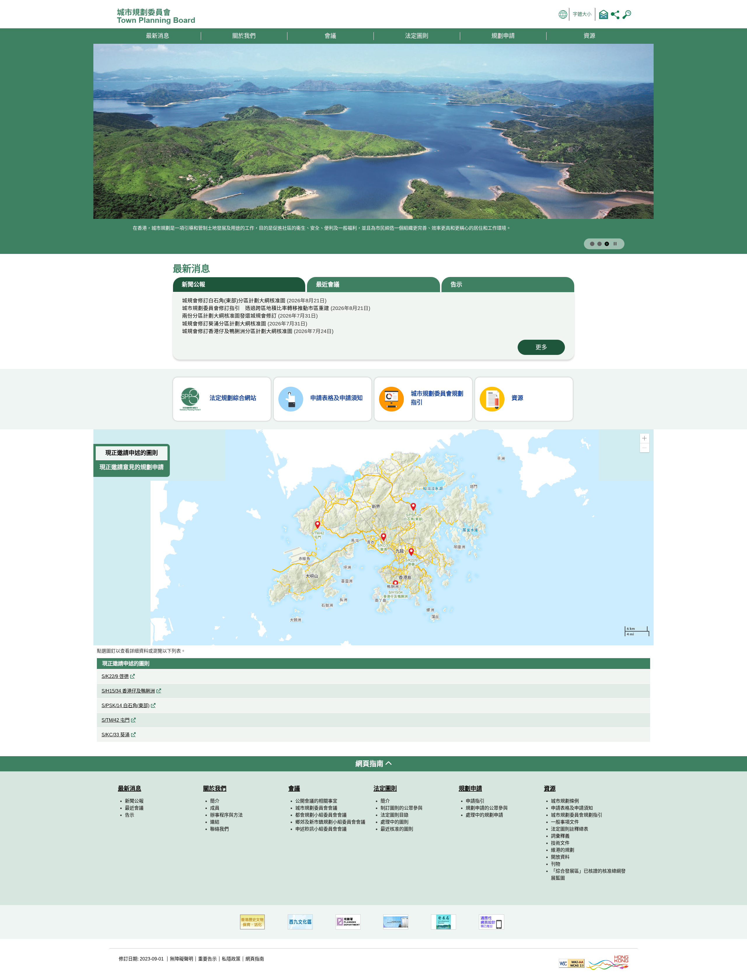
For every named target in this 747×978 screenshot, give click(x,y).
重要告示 (207, 958)
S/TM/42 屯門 (116, 720)
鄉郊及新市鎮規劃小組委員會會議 (330, 822)
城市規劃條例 (565, 801)
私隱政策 (231, 958)
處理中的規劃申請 (484, 815)
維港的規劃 (562, 850)
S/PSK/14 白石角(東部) (125, 705)
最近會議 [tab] (327, 284)
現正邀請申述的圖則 (131, 453)
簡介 (214, 801)
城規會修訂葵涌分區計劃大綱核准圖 (224, 324)
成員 (214, 808)
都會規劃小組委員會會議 (321, 815)
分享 (615, 14)
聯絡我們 (603, 14)
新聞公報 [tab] (193, 284)
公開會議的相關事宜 (316, 801)
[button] (644, 438)
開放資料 (560, 857)
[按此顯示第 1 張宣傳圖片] (592, 244)
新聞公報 (134, 801)
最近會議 (134, 808)
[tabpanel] (373, 326)
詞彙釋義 (560, 836)
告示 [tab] (456, 284)
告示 (129, 815)
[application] (373, 537)
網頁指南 (370, 764)
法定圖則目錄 (395, 815)
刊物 (555, 864)
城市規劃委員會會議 (316, 808)
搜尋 (626, 14)
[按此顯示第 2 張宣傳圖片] (599, 244)
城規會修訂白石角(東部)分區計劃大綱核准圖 (233, 301)
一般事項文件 (565, 822)
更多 (541, 347)
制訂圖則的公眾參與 (402, 808)
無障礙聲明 (181, 958)
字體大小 (582, 14)
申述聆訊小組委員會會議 (321, 829)
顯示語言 (563, 14)
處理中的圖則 (395, 822)
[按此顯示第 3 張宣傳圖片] (607, 244)
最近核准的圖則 (397, 829)
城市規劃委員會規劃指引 (576, 815)
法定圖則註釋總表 (569, 829)
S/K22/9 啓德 (115, 676)
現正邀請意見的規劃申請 (132, 467)
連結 (214, 822)
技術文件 (560, 843)
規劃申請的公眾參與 (487, 808)
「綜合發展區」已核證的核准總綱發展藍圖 (588, 875)
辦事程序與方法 (226, 815)
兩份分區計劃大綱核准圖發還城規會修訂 (229, 316)
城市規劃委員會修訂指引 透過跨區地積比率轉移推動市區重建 (255, 308)
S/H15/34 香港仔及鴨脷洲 (128, 690)
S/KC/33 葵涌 (116, 734)
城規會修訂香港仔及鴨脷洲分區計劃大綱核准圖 (237, 331)
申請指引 (475, 801)
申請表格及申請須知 (572, 808)
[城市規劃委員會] (158, 17)
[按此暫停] (615, 243)
